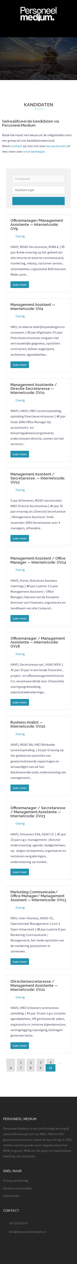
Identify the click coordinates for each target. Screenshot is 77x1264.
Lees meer (20, 285)
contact (16, 146)
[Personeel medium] (38, 14)
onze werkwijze (34, 151)
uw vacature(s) (56, 146)
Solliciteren (11, 1196)
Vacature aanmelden (17, 1188)
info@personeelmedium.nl (27, 1232)
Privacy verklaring (15, 1180)
